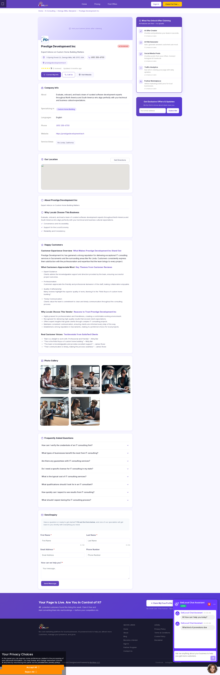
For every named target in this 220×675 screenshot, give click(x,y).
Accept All (31, 667)
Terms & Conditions (162, 633)
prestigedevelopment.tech (55, 63)
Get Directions (120, 160)
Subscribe (173, 111)
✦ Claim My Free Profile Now (164, 603)
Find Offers (112, 4)
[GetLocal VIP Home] (43, 4)
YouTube (178, 662)
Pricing (97, 4)
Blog (125, 636)
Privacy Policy (160, 629)
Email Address (47, 549)
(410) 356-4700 (63, 125)
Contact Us (127, 651)
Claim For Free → (172, 4)
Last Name (91, 535)
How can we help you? (52, 563)
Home (84, 4)
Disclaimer (158, 640)
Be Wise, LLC (95, 662)
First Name (46, 535)
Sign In (156, 4)
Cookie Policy (159, 636)
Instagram (169, 662)
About (125, 633)
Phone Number (93, 549)
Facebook (159, 662)
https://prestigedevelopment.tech (70, 134)
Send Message (50, 583)
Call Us (70, 75)
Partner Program (130, 647)
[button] (212, 668)
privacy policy (54, 662)
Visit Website (86, 75)
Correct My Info (52, 75)
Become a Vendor (130, 640)
